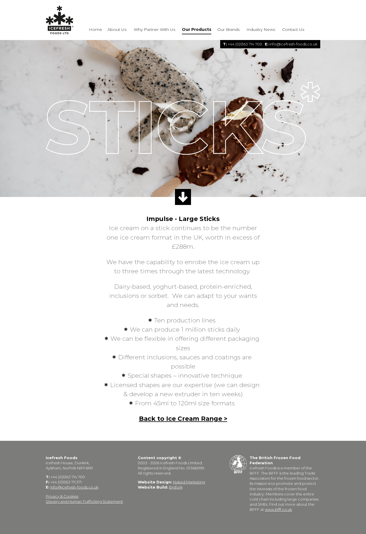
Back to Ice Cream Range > (183, 418)
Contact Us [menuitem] (293, 29)
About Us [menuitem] (117, 29)
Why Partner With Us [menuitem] (154, 29)
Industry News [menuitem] (260, 29)
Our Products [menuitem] (196, 29)
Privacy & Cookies (62, 496)
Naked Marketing (189, 482)
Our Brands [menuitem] (228, 29)
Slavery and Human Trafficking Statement (84, 501)
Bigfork (175, 487)
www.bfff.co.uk (278, 509)
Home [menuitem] (95, 29)
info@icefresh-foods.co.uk (293, 44)
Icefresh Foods (60, 20)
